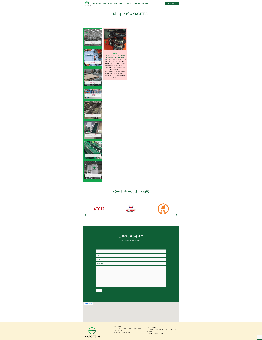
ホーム (93, 3)
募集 (128, 3)
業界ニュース (133, 3)
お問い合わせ (145, 3)
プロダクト (105, 3)
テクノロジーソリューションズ (118, 3)
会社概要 (98, 3)
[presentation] (85, 215)
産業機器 (115, 53)
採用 (139, 3)
